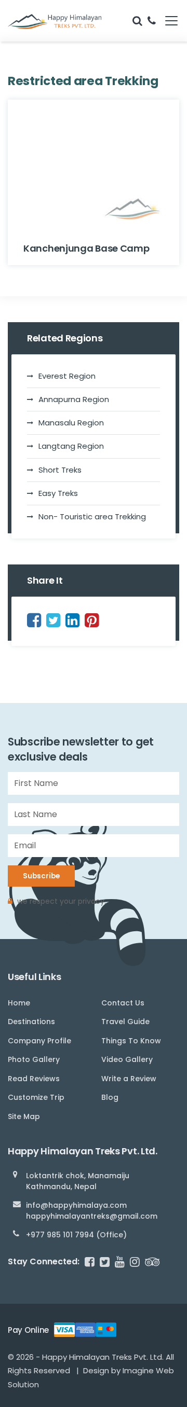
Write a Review (128, 1078)
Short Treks (60, 469)
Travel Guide (125, 1021)
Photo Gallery (34, 1059)
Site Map (24, 1116)
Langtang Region (71, 445)
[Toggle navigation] (167, 21)
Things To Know (131, 1041)
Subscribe (41, 876)
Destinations (31, 1021)
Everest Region (67, 375)
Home (19, 1003)
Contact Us (122, 1003)
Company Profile (39, 1041)
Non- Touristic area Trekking (92, 516)
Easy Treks (58, 493)
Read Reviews (34, 1078)
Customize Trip (36, 1097)
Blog (109, 1097)
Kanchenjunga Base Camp (86, 248)
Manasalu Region (71, 422)
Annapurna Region (73, 399)
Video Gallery (127, 1059)
